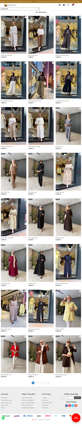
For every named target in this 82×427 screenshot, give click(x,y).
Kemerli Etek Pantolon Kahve (62, 55)
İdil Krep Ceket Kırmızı (6, 375)
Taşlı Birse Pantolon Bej (6, 55)
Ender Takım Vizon (5, 192)
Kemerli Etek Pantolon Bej (7, 101)
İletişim (3, 408)
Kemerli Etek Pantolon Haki (34, 101)
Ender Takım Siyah (32, 192)
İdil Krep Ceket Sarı (60, 329)
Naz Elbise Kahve (59, 238)
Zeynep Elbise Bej (59, 192)
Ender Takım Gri (59, 146)
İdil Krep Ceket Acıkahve (61, 375)
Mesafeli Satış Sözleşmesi (28, 408)
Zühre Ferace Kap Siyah (33, 329)
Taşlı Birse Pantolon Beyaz (34, 146)
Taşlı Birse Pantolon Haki (6, 146)
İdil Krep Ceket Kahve (33, 375)
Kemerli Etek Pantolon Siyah (62, 101)
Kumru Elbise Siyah (32, 238)
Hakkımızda (45, 408)
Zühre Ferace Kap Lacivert (61, 283)
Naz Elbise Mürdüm (5, 283)
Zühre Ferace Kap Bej (6, 329)
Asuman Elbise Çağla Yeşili (7, 238)
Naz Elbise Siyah (32, 283)
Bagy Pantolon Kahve (33, 55)
